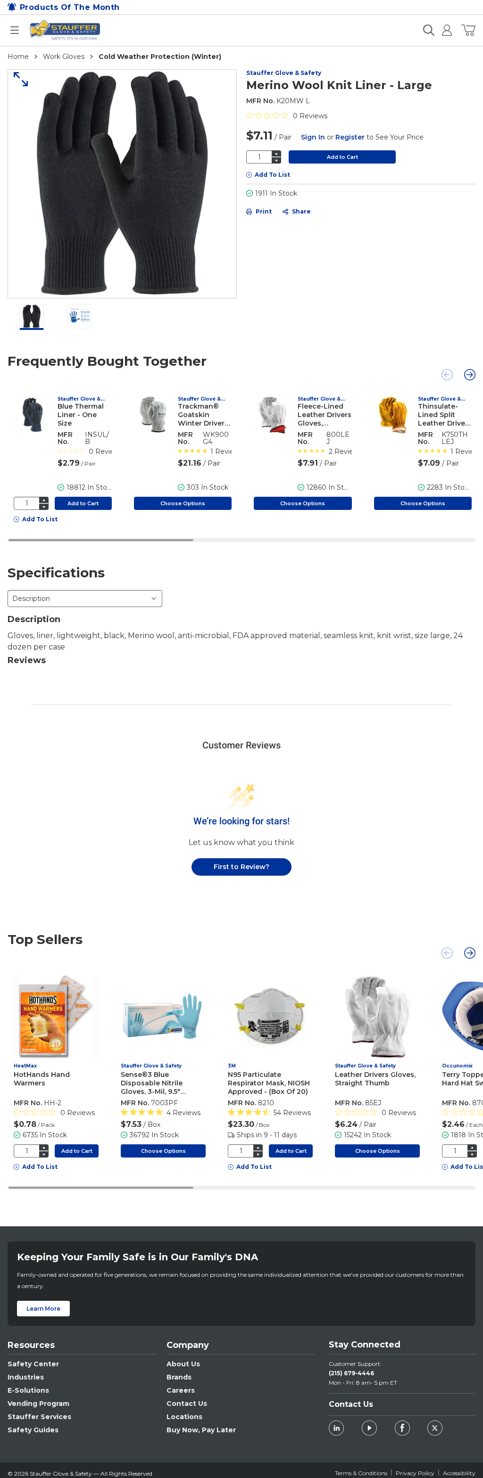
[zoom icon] (17, 79)
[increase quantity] (276, 153)
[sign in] (443, 30)
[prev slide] (447, 374)
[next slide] (469, 374)
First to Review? (241, 866)
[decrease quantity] (276, 160)
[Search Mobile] (428, 30)
